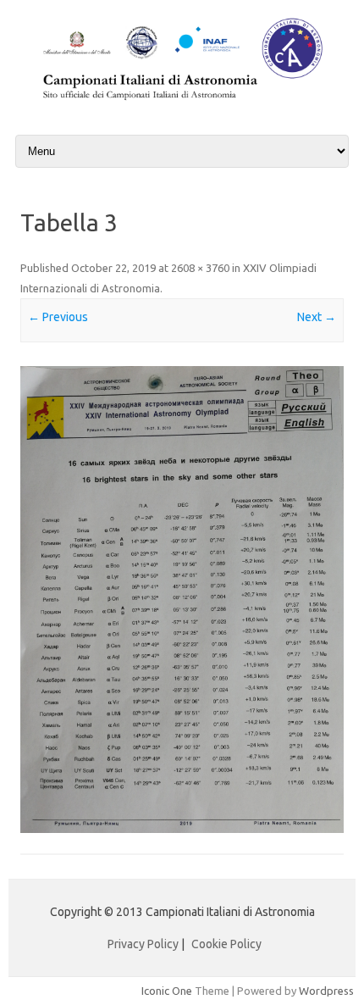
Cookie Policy (226, 944)
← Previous (58, 317)
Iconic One (166, 991)
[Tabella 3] (182, 599)
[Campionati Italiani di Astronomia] (182, 102)
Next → (316, 317)
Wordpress (326, 991)
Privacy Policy (143, 944)
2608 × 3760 (200, 268)
